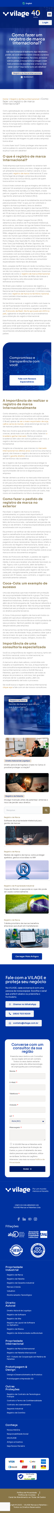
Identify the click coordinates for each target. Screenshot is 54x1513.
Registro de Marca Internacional (24, 99)
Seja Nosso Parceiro (16, 1446)
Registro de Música (15, 1329)
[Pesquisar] (46, 810)
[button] (49, 14)
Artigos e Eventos (15, 1442)
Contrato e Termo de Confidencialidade (24, 1400)
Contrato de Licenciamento (19, 1405)
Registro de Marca (15, 1275)
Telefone (14, 1094)
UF (11, 1116)
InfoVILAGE (12, 1438)
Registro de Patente (15, 1279)
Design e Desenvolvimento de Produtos (24, 1375)
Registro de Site (14, 1319)
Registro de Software (16, 1315)
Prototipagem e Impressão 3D (20, 1379)
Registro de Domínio (16, 1413)
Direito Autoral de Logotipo (19, 1310)
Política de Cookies (27, 1495)
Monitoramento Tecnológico (19, 1295)
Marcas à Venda (14, 1287)
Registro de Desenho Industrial (20, 1283)
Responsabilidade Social (17, 1434)
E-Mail (13, 1082)
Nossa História (13, 1430)
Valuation (11, 1291)
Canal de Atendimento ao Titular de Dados (27, 1497)
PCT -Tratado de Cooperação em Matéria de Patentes (26, 1358)
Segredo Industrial (15, 1409)
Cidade (13, 1105)
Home (5, 99)
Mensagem (15, 1127)
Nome (13, 1071)
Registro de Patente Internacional (21, 1353)
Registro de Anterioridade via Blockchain (25, 1333)
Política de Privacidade (27, 1493)
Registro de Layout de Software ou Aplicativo (21, 1324)
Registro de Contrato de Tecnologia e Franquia (23, 1395)
